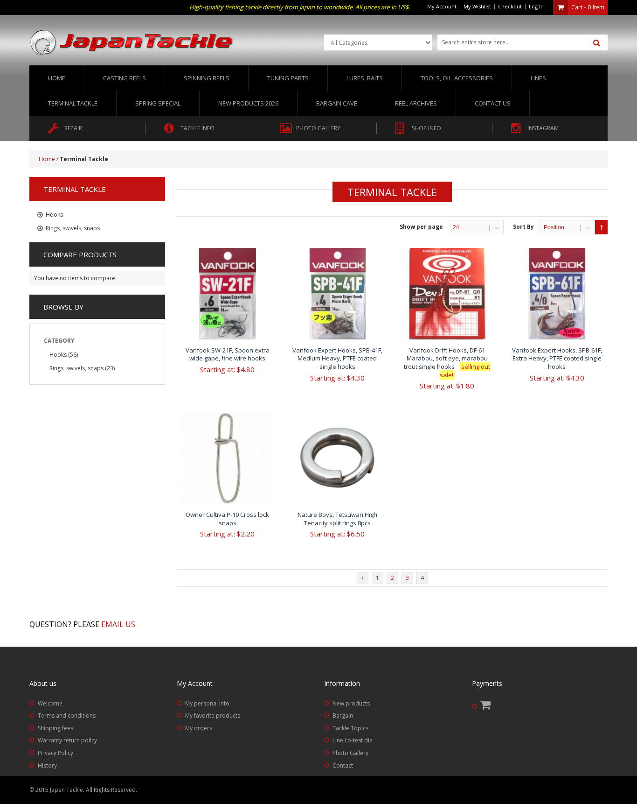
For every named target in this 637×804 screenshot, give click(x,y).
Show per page (421, 227)
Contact (342, 765)
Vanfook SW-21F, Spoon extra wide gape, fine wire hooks (228, 354)
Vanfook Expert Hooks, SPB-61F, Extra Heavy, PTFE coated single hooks (557, 358)
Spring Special (157, 103)
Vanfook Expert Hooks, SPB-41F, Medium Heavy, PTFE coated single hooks (337, 358)
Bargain (342, 715)
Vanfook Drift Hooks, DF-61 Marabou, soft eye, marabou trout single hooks (447, 362)
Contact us (493, 103)
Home (56, 78)
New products (351, 703)
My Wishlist (477, 6)
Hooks (58, 355)
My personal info (207, 703)
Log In (536, 6)
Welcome (50, 703)
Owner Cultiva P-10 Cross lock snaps (227, 518)
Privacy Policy (55, 753)
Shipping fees (55, 728)
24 (456, 227)
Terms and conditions (67, 715)
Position (554, 227)
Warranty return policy (67, 740)
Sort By (523, 227)
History (47, 765)
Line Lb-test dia (352, 740)
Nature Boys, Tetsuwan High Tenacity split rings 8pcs (337, 518)
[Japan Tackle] (132, 43)
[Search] (597, 42)
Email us (118, 624)
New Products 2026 (248, 103)
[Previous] (362, 578)
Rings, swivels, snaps (76, 368)
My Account (442, 6)
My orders (198, 728)
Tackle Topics (350, 728)
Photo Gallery (350, 753)
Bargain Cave (336, 103)
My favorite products (212, 715)
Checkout (510, 6)
